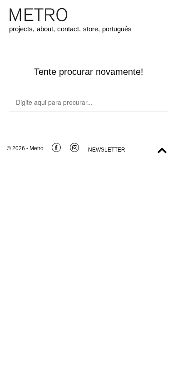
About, (46, 29)
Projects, (21, 29)
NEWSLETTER (106, 150)
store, (91, 29)
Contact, (69, 29)
